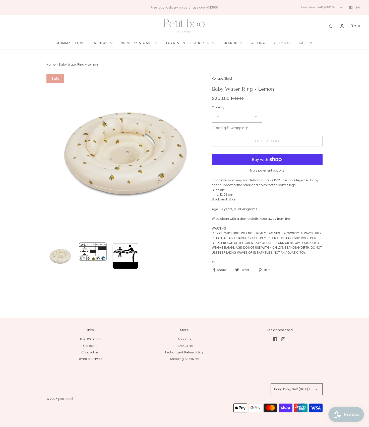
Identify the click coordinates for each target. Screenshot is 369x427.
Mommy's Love (70, 43)
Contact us (90, 352)
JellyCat (282, 43)
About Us (184, 339)
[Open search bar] (330, 26)
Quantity (218, 107)
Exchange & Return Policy (184, 352)
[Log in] (342, 26)
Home (50, 64)
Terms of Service (89, 359)
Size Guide (184, 346)
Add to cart (267, 141)
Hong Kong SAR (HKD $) (318, 7)
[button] (60, 256)
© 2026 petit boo (59, 399)
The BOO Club (90, 339)
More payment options (267, 170)
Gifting (258, 43)
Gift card (90, 346)
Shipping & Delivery (184, 359)
